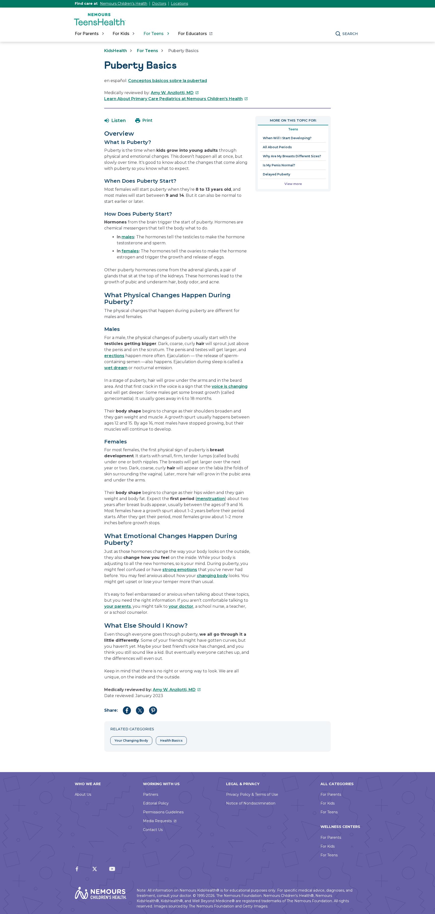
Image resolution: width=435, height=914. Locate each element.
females (130, 251)
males (128, 237)
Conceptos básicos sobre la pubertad (167, 80)
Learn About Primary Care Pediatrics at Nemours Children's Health (176, 98)
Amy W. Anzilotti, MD (175, 92)
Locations (179, 3)
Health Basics (171, 740)
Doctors (159, 3)
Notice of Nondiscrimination (250, 803)
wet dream (115, 367)
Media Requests (157, 821)
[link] (195, 34)
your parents (117, 606)
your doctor (181, 606)
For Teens (147, 50)
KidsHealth (115, 50)
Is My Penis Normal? (279, 165)
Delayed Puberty (276, 174)
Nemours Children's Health (123, 3)
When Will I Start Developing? (287, 138)
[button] (115, 120)
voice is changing (229, 386)
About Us (83, 794)
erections (114, 355)
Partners (150, 794)
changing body (212, 575)
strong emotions (179, 569)
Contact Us (153, 829)
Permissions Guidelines (163, 812)
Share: (111, 710)
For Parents (330, 794)
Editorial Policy (156, 803)
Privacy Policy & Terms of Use (252, 794)
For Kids (327, 803)
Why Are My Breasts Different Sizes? (292, 156)
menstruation (211, 498)
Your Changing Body (131, 740)
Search (350, 33)
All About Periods (277, 147)
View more (293, 184)
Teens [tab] (293, 129)
